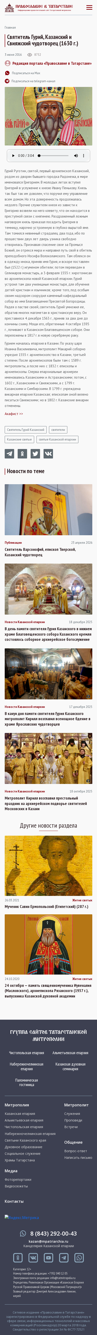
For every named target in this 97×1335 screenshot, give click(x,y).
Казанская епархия (20, 1114)
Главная (10, 28)
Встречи (71, 1127)
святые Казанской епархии (57, 439)
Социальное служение (22, 1153)
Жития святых (82, 900)
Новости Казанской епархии (25, 622)
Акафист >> (14, 413)
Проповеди (73, 1120)
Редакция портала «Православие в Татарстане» (52, 63)
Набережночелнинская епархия (26, 1066)
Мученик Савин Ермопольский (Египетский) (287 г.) (46, 906)
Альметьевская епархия (70, 1052)
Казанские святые (19, 439)
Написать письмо (78, 1157)
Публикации (13, 542)
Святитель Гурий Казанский (25, 430)
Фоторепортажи (18, 1179)
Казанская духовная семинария (70, 1066)
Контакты (14, 1201)
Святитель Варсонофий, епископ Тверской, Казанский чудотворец (40, 552)
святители (58, 430)
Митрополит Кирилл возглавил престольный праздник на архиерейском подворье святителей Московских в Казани (46, 803)
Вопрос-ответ (75, 1151)
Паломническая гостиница (26, 1082)
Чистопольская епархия (26, 1052)
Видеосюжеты (16, 1186)
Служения (72, 1114)
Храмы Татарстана (20, 1160)
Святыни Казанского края (25, 1140)
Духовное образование (23, 1147)
